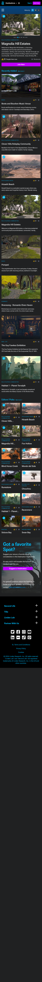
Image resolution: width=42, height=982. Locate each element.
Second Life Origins (25, 485)
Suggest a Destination (18, 569)
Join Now (21, 64)
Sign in (30, 3)
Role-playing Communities (10, 40)
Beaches (4, 529)
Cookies (21, 652)
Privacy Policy (21, 648)
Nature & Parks (26, 529)
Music (3, 100)
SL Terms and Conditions (21, 645)
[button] (12, 3)
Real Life (4, 341)
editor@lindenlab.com (17, 587)
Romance (4, 301)
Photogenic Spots (7, 180)
